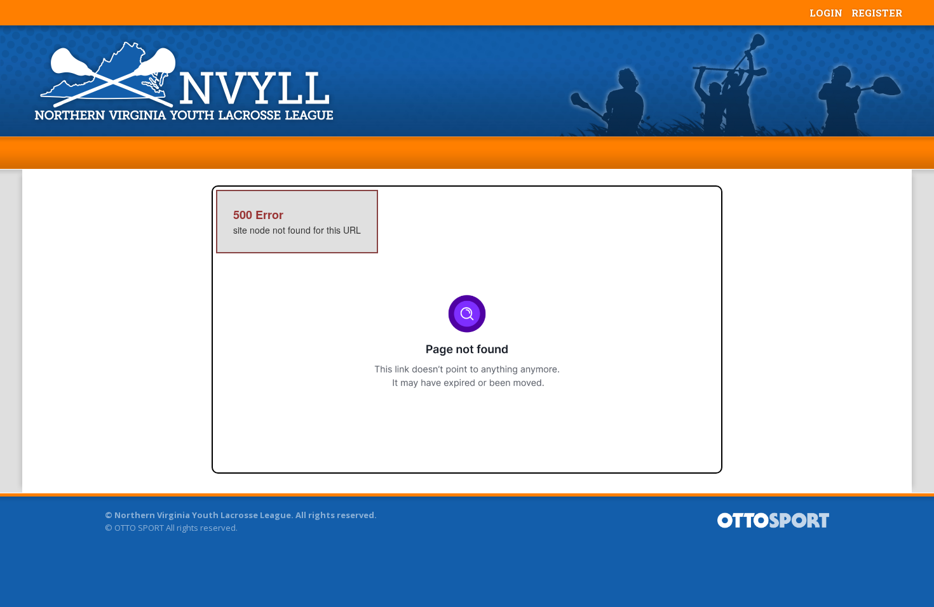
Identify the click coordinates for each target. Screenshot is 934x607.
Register (876, 12)
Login (826, 12)
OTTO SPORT (139, 527)
